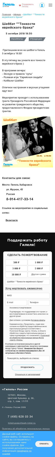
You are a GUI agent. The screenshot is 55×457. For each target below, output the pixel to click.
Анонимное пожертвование (20, 308)
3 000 (16, 268)
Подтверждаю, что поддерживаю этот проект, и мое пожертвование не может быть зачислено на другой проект (29, 314)
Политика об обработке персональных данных (26, 429)
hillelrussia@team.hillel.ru (22, 423)
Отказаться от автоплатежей (27, 375)
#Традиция (36, 39)
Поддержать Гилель (28, 5)
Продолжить (28, 367)
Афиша (17, 15)
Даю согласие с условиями (27, 320)
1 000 (39, 262)
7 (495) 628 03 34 (20, 417)
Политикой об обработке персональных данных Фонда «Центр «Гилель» (30, 338)
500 (16, 262)
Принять (44, 444)
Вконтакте (12, 220)
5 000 (39, 268)
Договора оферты (38, 320)
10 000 (16, 274)
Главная (6, 15)
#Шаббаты (17, 39)
